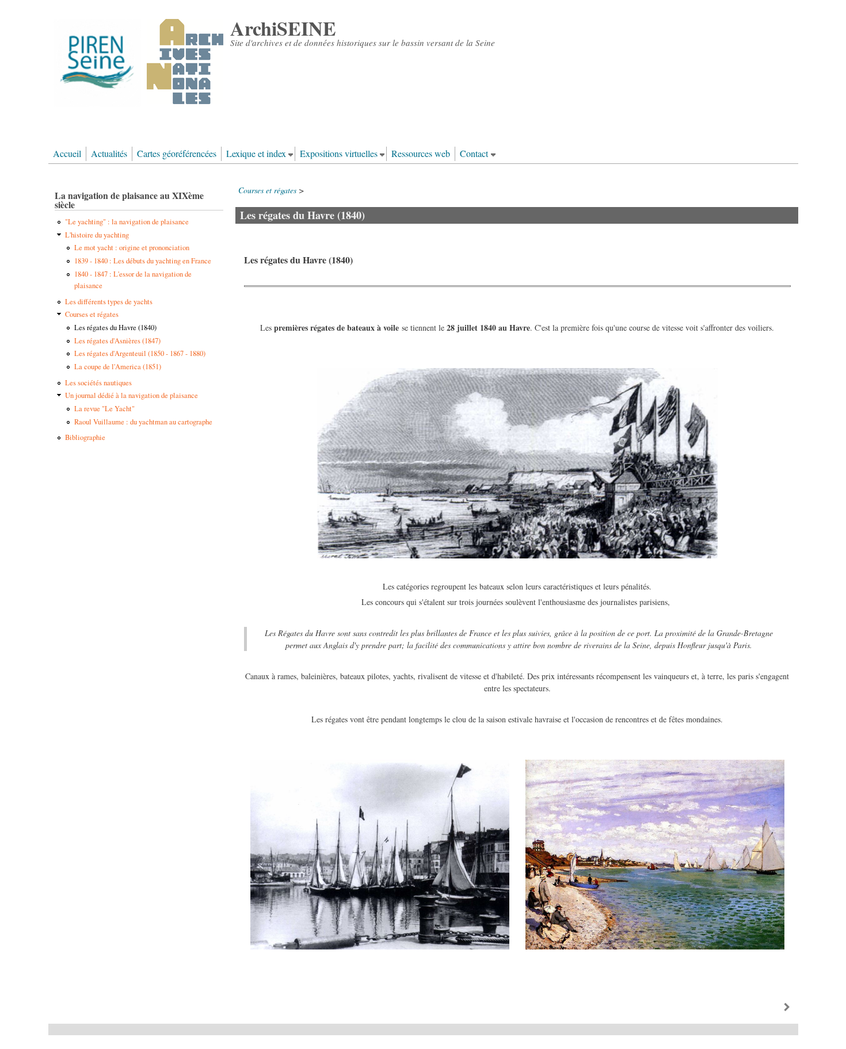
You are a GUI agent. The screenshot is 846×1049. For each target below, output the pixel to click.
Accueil (67, 153)
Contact (474, 153)
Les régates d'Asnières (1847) (117, 341)
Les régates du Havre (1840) (115, 327)
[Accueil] (138, 103)
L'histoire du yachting (97, 235)
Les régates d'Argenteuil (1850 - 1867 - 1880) (139, 353)
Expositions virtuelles (339, 153)
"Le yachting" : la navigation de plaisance (127, 222)
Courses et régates (267, 190)
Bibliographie (85, 437)
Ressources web (420, 153)
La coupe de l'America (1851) (117, 367)
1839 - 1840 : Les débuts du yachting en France (142, 261)
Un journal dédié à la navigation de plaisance (131, 395)
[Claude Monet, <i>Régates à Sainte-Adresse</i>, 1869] (654, 946)
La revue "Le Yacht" (104, 409)
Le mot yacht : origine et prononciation (131, 247)
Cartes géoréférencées (176, 153)
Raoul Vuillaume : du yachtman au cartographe (143, 422)
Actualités (109, 153)
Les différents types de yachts (109, 302)
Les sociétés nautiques (98, 383)
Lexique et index (256, 153)
